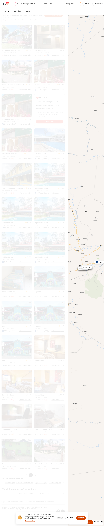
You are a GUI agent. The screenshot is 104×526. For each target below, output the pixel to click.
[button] (7, 11)
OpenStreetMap (74, 524)
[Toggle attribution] (102, 521)
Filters (87, 4)
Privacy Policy (30, 521)
